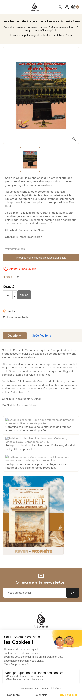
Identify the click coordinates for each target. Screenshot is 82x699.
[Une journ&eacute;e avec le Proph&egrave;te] (33, 515)
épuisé (24, 294)
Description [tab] (14, 335)
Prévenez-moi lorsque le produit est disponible (41, 257)
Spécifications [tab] (41, 335)
